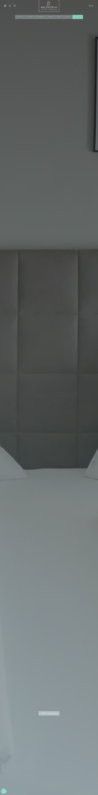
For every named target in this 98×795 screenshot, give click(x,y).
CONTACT (67, 17)
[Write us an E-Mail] (15, 6)
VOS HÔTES (30, 17)
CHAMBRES (40, 17)
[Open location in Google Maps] (5, 6)
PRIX (59, 17)
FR (90, 6)
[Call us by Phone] (10, 6)
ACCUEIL (20, 17)
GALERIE (50, 17)
